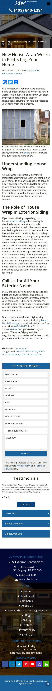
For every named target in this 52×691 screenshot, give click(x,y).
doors (27, 152)
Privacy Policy (23, 465)
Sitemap (27, 634)
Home (27, 591)
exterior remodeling (27, 351)
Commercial (27, 600)
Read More (26, 504)
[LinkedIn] (12, 664)
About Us (27, 605)
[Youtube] (32, 664)
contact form (13, 329)
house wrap (21, 348)
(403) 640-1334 (28, 10)
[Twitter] (19, 664)
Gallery (27, 620)
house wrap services (31, 354)
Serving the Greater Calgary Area (27, 610)
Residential (27, 596)
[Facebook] (5, 664)
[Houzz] (46, 664)
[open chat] (46, 685)
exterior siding (17, 221)
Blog (8, 41)
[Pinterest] (26, 664)
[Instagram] (39, 664)
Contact (27, 625)
